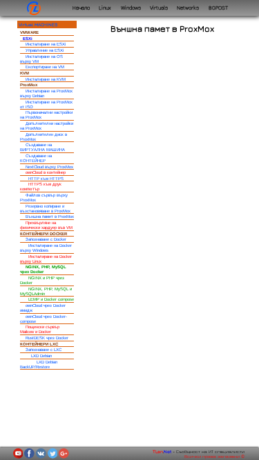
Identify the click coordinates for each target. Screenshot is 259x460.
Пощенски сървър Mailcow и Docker (39, 329)
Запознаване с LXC (43, 350)
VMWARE (29, 32)
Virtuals (159, 8)
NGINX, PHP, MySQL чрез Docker (43, 269)
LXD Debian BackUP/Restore (38, 364)
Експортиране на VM (45, 67)
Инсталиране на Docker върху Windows (46, 247)
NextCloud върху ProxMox (49, 167)
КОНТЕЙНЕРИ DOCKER (43, 234)
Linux (105, 8)
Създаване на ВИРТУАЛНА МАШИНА (42, 147)
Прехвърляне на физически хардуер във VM (46, 225)
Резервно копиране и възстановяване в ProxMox (45, 208)
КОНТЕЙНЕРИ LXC (39, 344)
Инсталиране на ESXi (46, 44)
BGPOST (218, 8)
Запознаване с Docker (46, 239)
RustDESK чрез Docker (47, 338)
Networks (188, 8)
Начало (81, 8)
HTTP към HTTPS (46, 179)
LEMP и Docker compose (51, 299)
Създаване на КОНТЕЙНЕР (36, 158)
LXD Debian (41, 356)
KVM (24, 73)
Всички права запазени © (214, 456)
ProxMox (28, 85)
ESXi (27, 39)
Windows (131, 8)
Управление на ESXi (45, 50)
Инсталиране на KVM (46, 79)
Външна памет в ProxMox (50, 216)
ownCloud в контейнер (46, 172)
